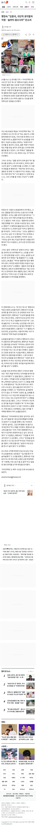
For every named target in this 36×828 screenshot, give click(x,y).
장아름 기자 (7, 27)
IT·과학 (22, 777)
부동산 (13, 777)
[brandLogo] (4, 2)
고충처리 (18, 798)
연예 (2, 12)
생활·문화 (4, 781)
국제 (31, 770)
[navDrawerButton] (33, 2)
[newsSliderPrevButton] (28, 671)
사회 (13, 770)
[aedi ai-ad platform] (9, 40)
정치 (4, 770)
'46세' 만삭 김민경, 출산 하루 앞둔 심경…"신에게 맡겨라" (14, 492)
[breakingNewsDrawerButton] (29, 2)
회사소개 (8, 794)
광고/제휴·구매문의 (18, 794)
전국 (4, 774)
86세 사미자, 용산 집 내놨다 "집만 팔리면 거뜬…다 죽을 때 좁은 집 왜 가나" (16, 677)
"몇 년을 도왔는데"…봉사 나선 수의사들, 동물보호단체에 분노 (16, 711)
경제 (22, 770)
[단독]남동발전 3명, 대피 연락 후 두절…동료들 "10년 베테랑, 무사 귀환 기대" (16, 703)
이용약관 (27, 794)
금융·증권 (31, 774)
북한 (22, 774)
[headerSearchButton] (26, 2)
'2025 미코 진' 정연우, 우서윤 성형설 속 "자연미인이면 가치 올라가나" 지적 (16, 686)
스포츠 (3, 746)
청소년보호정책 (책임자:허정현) (24, 796)
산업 (4, 777)
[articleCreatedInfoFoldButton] (20, 30)
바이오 (31, 777)
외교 (13, 774)
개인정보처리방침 (8, 796)
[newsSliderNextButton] (33, 671)
